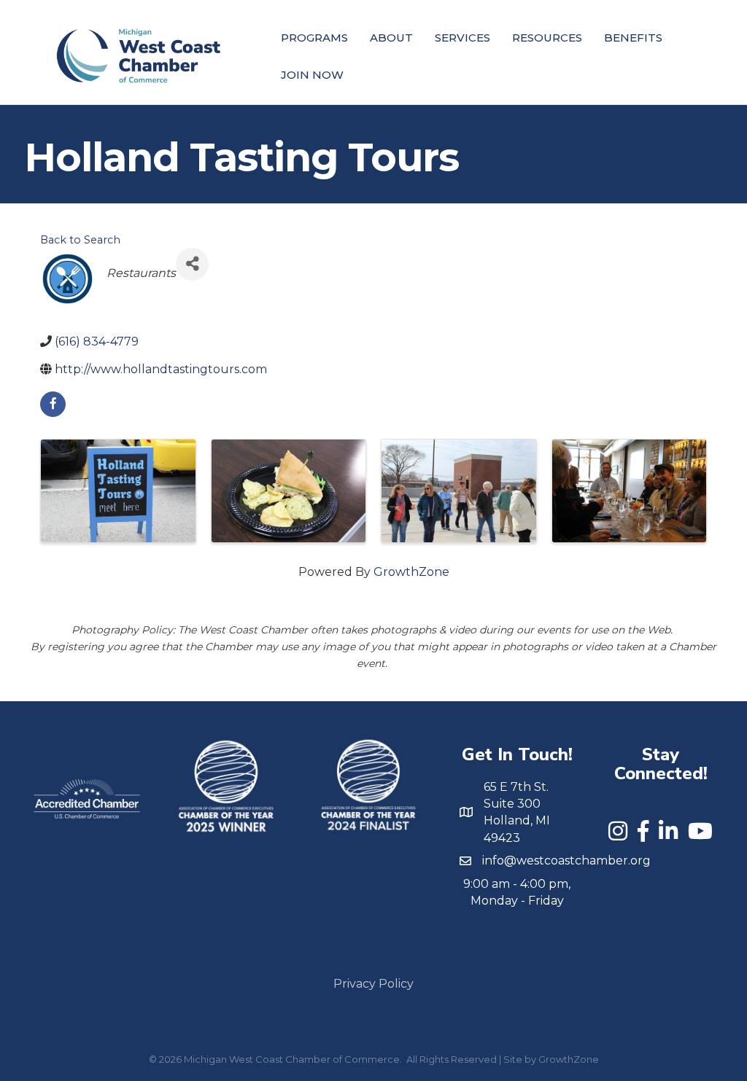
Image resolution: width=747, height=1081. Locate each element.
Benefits (633, 37)
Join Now (312, 75)
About (391, 37)
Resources (547, 37)
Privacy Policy (373, 984)
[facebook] (53, 404)
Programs (314, 37)
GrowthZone (411, 572)
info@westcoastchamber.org (566, 860)
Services (462, 37)
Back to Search (80, 239)
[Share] (192, 264)
